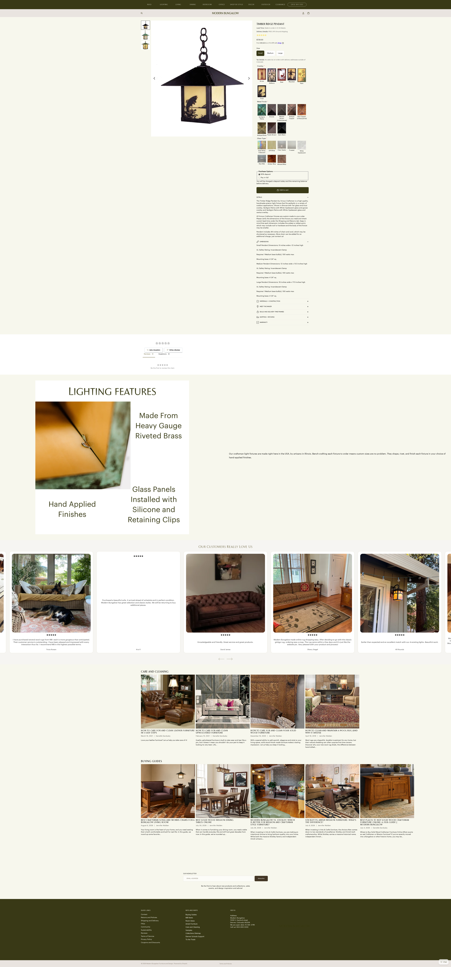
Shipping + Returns (267, 317)
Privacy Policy (146, 939)
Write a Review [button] (174, 350)
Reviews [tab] (147, 354)
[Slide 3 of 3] (145, 45)
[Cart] (308, 13)
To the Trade (190, 939)
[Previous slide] (153, 78)
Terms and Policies (225, 964)
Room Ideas (190, 921)
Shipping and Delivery (150, 920)
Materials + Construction (270, 301)
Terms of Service (147, 936)
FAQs (143, 924)
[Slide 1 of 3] (145, 25)
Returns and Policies (149, 917)
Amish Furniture (191, 924)
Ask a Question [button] (154, 350)
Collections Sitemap (193, 933)
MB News (189, 918)
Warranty (264, 322)
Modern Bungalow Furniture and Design (159, 963)
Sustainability (146, 930)
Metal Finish (262, 102)
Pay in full (264, 177)
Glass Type (261, 138)
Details (259, 197)
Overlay (260, 66)
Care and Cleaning (193, 927)
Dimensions (264, 242)
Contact (144, 914)
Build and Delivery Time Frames (272, 312)
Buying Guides (191, 914)
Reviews (144, 933)
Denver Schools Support (195, 936)
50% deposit (266, 174)
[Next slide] (249, 78)
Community (145, 927)
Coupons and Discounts (150, 942)
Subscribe (261, 878)
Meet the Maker (266, 306)
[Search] (141, 13)
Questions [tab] (162, 354)
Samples (189, 930)
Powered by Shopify (180, 963)
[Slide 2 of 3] (145, 35)
